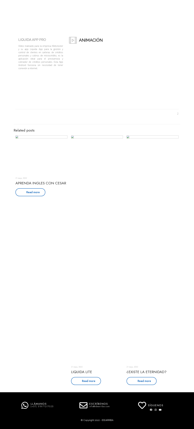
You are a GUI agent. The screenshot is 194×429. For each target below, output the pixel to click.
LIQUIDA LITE (81, 371)
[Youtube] (160, 410)
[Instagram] (155, 410)
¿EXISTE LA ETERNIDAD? (146, 371)
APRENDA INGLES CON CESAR (40, 183)
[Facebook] (151, 410)
